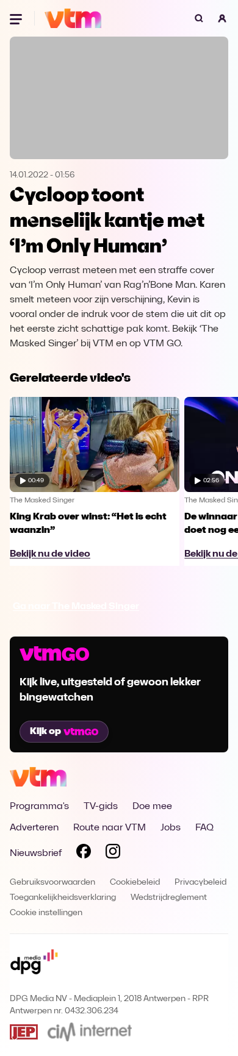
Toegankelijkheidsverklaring (63, 897)
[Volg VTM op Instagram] (113, 853)
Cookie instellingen (46, 913)
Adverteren (34, 828)
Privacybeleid (200, 882)
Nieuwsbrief (36, 853)
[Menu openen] (17, 18)
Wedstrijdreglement (169, 897)
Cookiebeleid (135, 882)
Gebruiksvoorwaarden (52, 882)
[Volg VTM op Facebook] (83, 853)
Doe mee (152, 807)
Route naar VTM (109, 828)
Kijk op (45, 732)
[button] (222, 18)
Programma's (39, 807)
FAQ (204, 828)
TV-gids (101, 807)
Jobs (170, 828)
